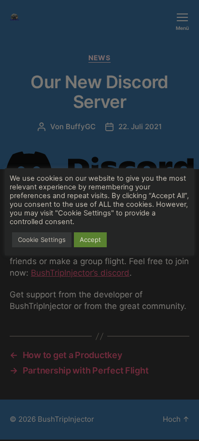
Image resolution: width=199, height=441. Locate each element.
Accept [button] (90, 239)
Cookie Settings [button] (42, 239)
